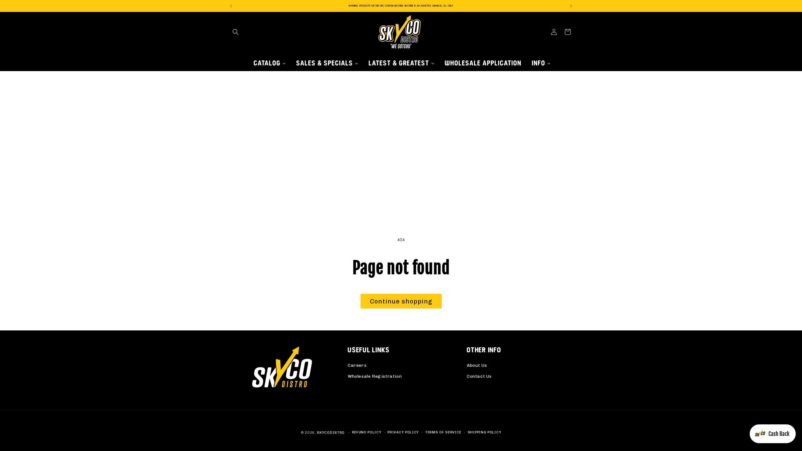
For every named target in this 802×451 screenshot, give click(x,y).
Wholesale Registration (375, 376)
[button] (235, 32)
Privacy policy (403, 432)
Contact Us (479, 376)
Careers (357, 365)
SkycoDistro (331, 433)
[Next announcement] (571, 6)
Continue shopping (401, 301)
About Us (477, 365)
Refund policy (367, 432)
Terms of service (443, 432)
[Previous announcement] (231, 6)
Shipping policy (485, 432)
